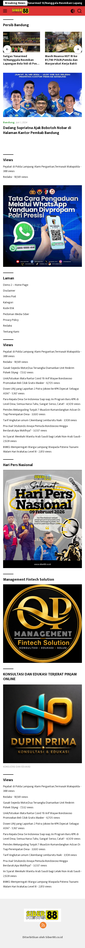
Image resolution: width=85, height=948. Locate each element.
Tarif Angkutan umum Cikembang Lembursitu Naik (32, 420)
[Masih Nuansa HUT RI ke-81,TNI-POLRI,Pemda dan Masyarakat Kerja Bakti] (63, 42)
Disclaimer (9, 290)
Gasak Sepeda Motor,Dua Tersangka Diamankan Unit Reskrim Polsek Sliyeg (38, 370)
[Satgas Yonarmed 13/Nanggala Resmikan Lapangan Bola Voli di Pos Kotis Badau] (21, 42)
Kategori (8, 302)
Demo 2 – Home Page (15, 284)
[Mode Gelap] (72, 11)
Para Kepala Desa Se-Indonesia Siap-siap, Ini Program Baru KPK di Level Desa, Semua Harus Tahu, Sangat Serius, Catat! (41, 401)
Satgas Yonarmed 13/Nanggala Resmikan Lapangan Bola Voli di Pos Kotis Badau (20, 60)
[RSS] (43, 925)
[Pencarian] (79, 11)
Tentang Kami (11, 331)
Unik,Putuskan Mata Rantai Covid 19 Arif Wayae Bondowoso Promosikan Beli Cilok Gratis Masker (37, 380)
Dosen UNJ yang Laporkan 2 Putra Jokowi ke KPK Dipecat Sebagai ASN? (41, 391)
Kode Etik (8, 308)
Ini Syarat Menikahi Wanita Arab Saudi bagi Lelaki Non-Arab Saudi (41, 436)
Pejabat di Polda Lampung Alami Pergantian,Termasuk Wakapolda (41, 166)
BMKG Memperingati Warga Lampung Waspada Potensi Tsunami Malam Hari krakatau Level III (40, 449)
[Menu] (6, 10)
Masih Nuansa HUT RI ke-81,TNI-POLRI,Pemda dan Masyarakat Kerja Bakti (61, 60)
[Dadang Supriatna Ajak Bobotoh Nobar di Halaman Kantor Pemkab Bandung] (42, 95)
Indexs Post (9, 296)
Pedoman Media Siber (16, 314)
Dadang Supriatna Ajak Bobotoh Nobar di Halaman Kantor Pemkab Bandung (37, 130)
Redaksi (7, 177)
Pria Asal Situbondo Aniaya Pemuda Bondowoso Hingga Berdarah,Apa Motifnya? (35, 428)
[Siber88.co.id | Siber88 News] (20, 10)
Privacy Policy (11, 320)
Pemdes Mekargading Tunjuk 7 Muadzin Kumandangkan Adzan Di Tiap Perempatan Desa (41, 412)
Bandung (8, 122)
